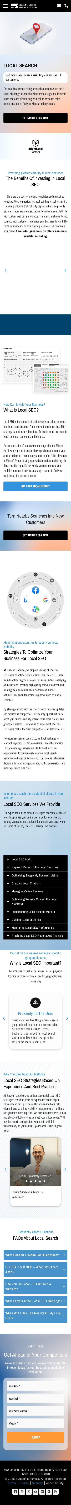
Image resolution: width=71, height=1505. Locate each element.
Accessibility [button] (55, 1483)
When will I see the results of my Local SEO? (33, 1315)
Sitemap (37, 1483)
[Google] (49, 1492)
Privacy (24, 1483)
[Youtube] (35, 1492)
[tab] (35, 1255)
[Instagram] (22, 1492)
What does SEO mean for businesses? (32, 1255)
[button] (5, 6)
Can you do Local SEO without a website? (28, 1286)
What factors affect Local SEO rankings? (33, 1301)
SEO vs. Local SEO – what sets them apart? (31, 1269)
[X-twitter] (29, 1492)
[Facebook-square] (15, 1492)
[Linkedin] (42, 1492)
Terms (11, 1483)
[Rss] (56, 1492)
